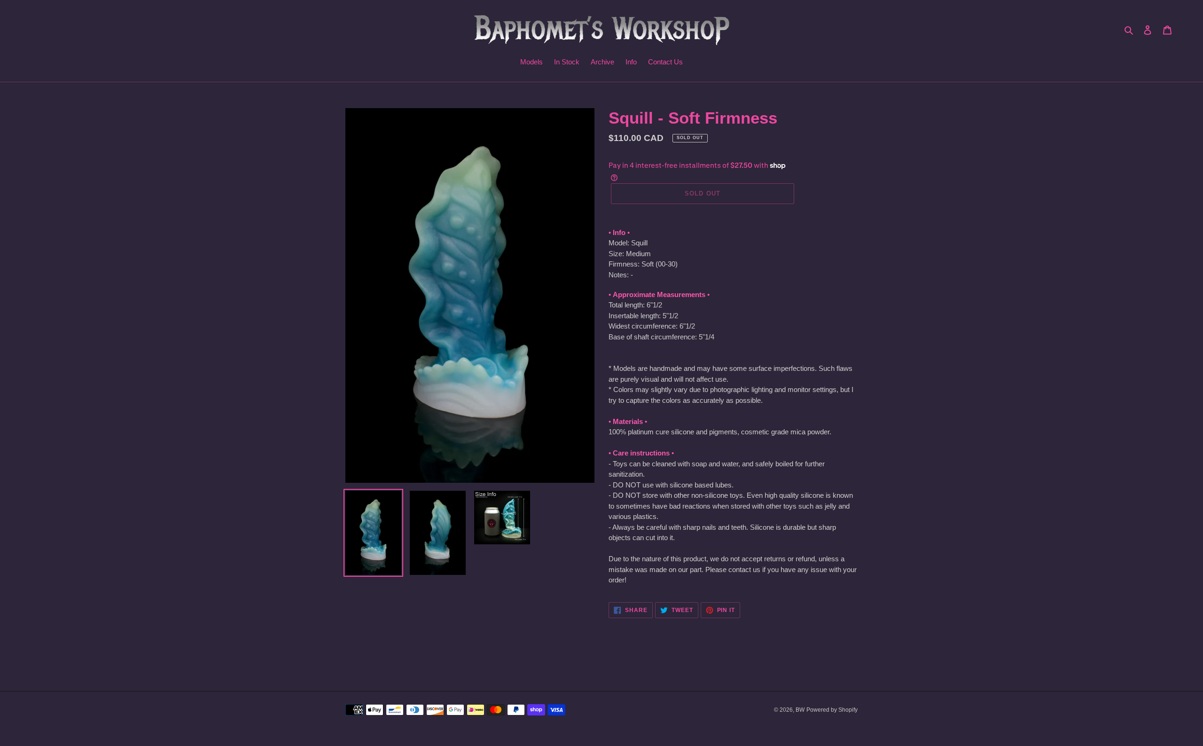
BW (800, 710)
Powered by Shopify (832, 710)
